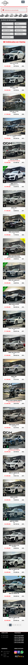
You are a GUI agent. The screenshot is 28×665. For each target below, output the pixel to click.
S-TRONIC (14, 112)
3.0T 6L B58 (14, 425)
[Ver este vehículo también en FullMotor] (19, 656)
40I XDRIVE (14, 546)
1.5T (14, 64)
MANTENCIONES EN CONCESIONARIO (14, 257)
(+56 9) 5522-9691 (19, 635)
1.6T (14, 209)
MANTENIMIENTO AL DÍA (14, 184)
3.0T (14, 570)
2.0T (14, 233)
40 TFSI (14, 88)
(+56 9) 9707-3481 (19, 640)
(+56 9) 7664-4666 (19, 639)
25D (14, 522)
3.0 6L (14, 377)
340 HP (14, 136)
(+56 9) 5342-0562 (19, 642)
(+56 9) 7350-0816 (19, 637)
